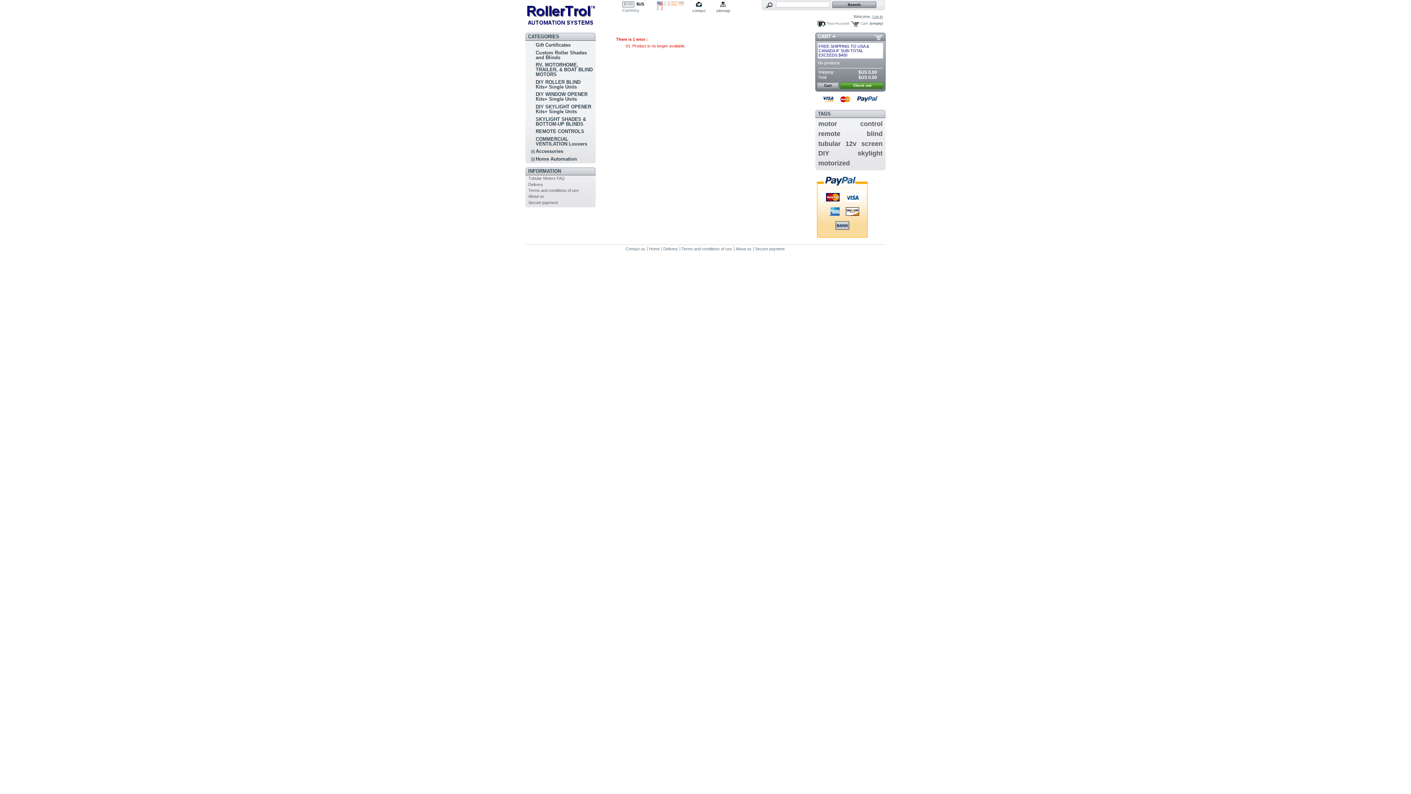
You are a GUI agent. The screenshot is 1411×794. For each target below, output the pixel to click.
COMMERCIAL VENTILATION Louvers (561, 141)
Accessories (549, 151)
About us (536, 196)
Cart (824, 36)
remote (829, 133)
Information (544, 171)
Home (654, 249)
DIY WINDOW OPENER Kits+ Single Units (562, 97)
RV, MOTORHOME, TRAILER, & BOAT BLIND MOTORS (564, 69)
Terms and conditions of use (553, 190)
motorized (834, 163)
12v (851, 143)
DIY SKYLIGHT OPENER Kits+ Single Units (563, 109)
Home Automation (556, 159)
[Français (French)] (667, 4)
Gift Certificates (553, 45)
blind (875, 133)
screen (872, 143)
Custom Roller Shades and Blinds (561, 55)
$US (640, 4)
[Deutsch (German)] (681, 4)
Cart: (865, 23)
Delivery (535, 184)
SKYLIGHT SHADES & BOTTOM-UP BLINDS (561, 122)
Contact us (635, 249)
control (871, 124)
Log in (877, 16)
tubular (829, 143)
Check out (862, 85)
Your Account (838, 23)
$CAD (628, 4)
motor (827, 124)
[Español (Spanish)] (674, 4)
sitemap (723, 10)
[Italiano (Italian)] (660, 9)
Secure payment (543, 202)
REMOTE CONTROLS (560, 131)
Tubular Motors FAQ (546, 178)
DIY (823, 153)
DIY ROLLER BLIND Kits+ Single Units (558, 84)
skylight (870, 153)
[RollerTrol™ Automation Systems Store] (573, 15)
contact (699, 10)
